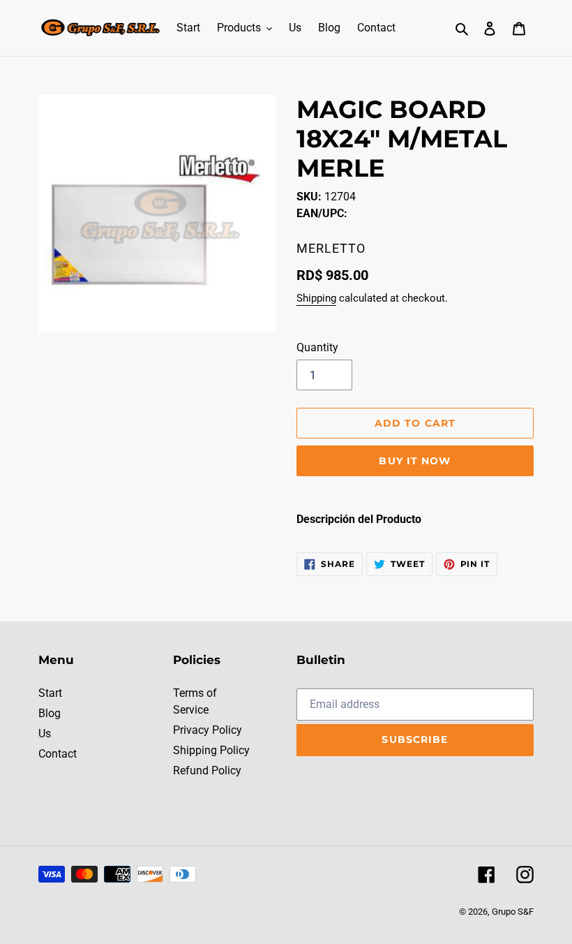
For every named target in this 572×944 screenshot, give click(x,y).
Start (50, 693)
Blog (49, 713)
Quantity (317, 347)
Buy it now (415, 461)
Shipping (316, 298)
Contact (57, 753)
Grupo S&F (513, 911)
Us (44, 733)
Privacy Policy (207, 730)
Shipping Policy (211, 750)
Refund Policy (207, 770)
